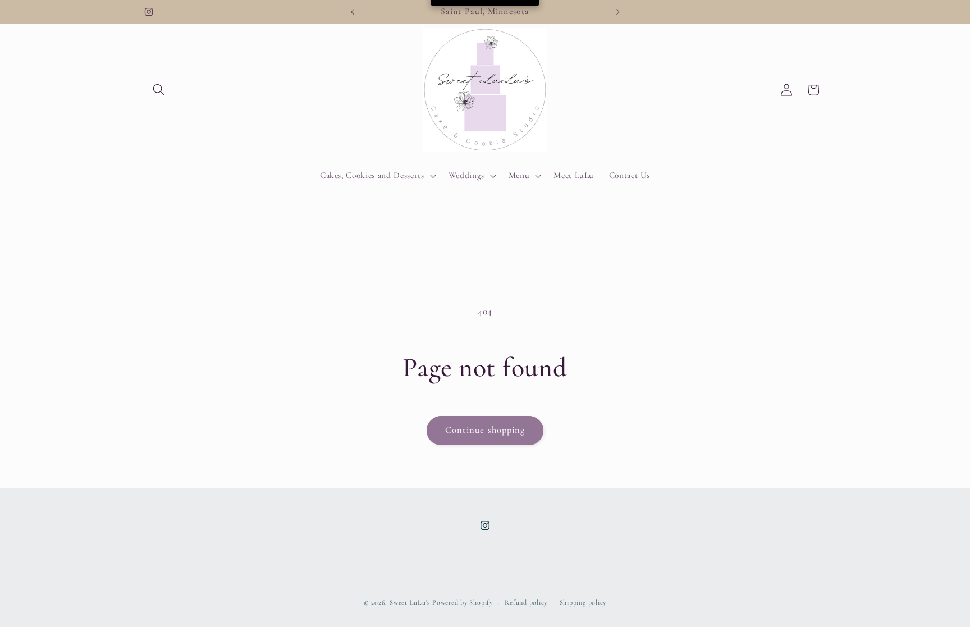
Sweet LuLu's (410, 602)
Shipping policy (583, 602)
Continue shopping (485, 430)
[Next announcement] (618, 12)
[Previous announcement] (352, 12)
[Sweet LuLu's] (485, 90)
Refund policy (526, 602)
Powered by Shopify (462, 602)
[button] (158, 89)
